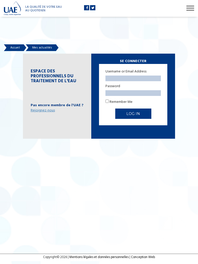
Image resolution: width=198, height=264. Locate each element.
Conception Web (143, 257)
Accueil (15, 47)
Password (112, 86)
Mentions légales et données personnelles (99, 257)
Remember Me (121, 102)
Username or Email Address (125, 71)
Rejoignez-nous (43, 110)
